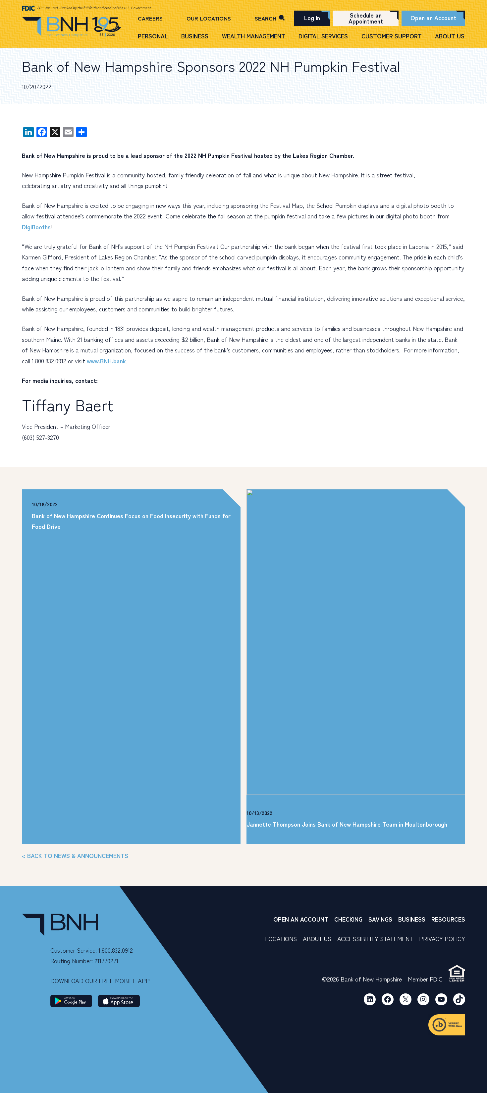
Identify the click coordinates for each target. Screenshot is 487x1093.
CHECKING (348, 919)
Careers (150, 18)
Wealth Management (253, 36)
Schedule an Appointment (366, 18)
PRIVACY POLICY (442, 938)
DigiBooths (36, 226)
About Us (449, 36)
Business (194, 36)
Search (265, 18)
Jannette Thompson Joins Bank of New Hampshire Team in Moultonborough (346, 824)
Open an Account (433, 17)
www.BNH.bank (106, 360)
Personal (153, 36)
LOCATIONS (281, 938)
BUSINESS (411, 919)
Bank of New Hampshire (71, 27)
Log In (312, 17)
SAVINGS (380, 919)
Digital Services (323, 36)
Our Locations (209, 18)
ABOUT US (317, 938)
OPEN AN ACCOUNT (300, 919)
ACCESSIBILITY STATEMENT (375, 938)
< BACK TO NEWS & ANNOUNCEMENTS (75, 855)
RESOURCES (448, 919)
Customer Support (391, 36)
